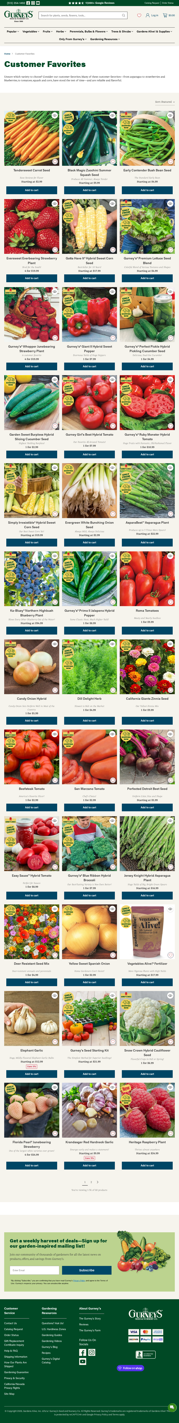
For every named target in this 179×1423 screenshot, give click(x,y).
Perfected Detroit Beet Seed (147, 788)
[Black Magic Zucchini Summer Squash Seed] (89, 138)
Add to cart (31, 190)
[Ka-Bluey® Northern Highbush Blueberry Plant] (31, 578)
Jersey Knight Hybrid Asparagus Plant (147, 877)
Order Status (11, 1335)
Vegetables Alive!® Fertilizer (147, 963)
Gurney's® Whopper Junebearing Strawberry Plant (31, 348)
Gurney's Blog (50, 1347)
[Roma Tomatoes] (147, 578)
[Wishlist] (139, 15)
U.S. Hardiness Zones (54, 1329)
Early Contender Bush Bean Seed (147, 170)
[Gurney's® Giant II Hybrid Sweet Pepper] (89, 314)
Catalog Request (13, 1329)
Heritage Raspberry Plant (147, 1142)
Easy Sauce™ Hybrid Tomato (31, 875)
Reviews (83, 1324)
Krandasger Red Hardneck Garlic (89, 1142)
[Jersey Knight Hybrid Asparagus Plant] (147, 843)
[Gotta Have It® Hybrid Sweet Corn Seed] (89, 226)
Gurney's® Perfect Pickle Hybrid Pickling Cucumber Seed (147, 348)
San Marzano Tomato (89, 788)
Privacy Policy (79, 1281)
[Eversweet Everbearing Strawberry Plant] (31, 226)
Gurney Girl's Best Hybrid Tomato (89, 434)
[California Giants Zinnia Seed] (147, 666)
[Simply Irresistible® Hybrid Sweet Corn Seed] (31, 490)
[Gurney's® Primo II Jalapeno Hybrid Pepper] (89, 578)
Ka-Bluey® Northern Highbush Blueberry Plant (31, 612)
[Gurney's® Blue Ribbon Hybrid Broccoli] (89, 843)
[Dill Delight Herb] (89, 666)
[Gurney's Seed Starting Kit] (89, 1018)
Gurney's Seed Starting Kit (89, 1050)
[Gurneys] (18, 15)
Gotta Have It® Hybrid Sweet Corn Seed (89, 260)
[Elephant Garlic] (31, 1018)
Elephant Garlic (31, 1050)
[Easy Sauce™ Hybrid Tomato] (31, 843)
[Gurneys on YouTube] (38, 3)
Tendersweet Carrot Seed (31, 170)
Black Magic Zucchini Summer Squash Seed (89, 172)
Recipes (46, 1352)
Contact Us (10, 1323)
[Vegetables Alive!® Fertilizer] (147, 931)
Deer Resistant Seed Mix (31, 963)
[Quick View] (55, 115)
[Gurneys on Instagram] (33, 3)
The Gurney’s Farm (90, 1330)
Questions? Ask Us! (53, 1323)
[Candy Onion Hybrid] (31, 666)
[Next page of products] (97, 1182)
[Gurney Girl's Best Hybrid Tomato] (89, 402)
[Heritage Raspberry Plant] (147, 1110)
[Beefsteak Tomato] (31, 757)
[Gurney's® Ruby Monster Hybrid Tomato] (147, 402)
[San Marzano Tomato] (89, 757)
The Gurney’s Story (90, 1318)
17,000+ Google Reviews (99, 3)
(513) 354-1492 (16, 3)
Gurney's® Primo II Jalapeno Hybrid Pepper (89, 612)
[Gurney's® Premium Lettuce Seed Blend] (147, 226)
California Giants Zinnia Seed (147, 698)
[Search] (123, 15)
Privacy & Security (14, 1378)
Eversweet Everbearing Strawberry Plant (31, 260)
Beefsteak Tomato (32, 788)
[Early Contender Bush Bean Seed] (147, 138)
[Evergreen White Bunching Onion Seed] (89, 490)
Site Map (9, 1393)
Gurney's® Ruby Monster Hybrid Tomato (147, 436)
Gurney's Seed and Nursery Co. (64, 1410)
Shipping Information (15, 1356)
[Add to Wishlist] (55, 161)
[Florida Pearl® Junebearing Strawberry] (31, 1110)
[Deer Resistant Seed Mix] (31, 931)
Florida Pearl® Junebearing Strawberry (32, 1144)
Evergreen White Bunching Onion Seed (89, 524)
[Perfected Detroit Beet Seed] (147, 757)
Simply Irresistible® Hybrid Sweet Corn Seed (31, 524)
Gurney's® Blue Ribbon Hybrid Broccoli (89, 877)
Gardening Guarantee (16, 1372)
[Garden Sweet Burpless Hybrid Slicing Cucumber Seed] (31, 402)
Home (7, 53)
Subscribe (86, 1270)
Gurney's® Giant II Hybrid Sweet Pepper (89, 348)
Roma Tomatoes (147, 610)
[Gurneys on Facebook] (28, 3)
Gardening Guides (52, 1335)
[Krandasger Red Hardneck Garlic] (89, 1110)
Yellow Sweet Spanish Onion (89, 963)
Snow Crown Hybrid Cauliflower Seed (147, 1052)
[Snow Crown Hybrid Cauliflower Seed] (147, 1018)
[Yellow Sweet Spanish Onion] (89, 931)
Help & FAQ (11, 1350)
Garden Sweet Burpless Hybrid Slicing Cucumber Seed (31, 436)
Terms (116, 1414)
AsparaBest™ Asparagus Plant (147, 522)
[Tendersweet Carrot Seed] (31, 138)
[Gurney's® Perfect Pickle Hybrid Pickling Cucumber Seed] (147, 314)
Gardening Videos (52, 1341)
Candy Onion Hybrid (31, 698)
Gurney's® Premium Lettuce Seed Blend (147, 260)
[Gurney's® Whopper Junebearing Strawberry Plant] (31, 314)
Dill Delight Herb (89, 698)
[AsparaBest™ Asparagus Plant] (147, 490)
